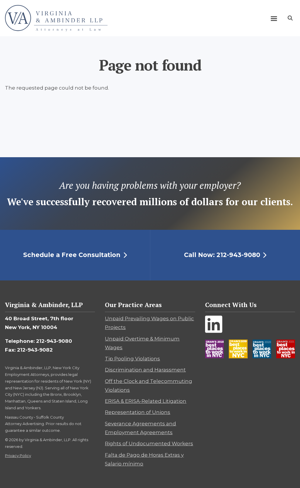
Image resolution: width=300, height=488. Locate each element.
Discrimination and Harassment (145, 370)
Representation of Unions (137, 412)
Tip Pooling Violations (132, 359)
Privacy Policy (18, 455)
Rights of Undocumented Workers (149, 443)
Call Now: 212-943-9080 (222, 254)
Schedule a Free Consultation (71, 254)
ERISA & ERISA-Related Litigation (145, 401)
